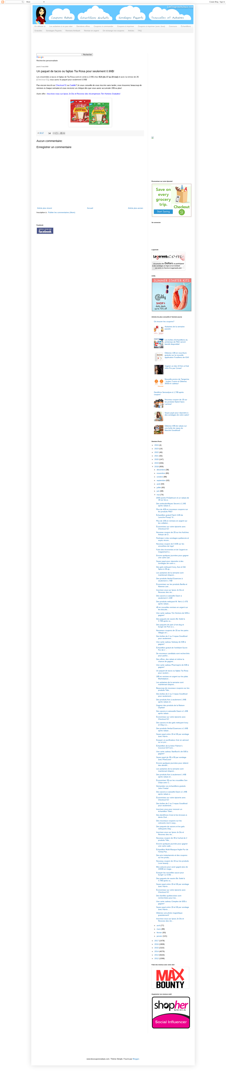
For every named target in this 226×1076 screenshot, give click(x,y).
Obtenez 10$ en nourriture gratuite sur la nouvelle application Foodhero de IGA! (177, 355)
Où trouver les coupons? (164, 321)
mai (158, 495)
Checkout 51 (42, 79)
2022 (156, 452)
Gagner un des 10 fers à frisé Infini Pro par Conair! (177, 367)
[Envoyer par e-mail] (54, 133)
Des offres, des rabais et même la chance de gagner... (170, 660)
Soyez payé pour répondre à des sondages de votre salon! (177, 414)
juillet (159, 487)
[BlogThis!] (56, 133)
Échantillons (186, 26)
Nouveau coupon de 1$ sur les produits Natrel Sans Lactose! (176, 402)
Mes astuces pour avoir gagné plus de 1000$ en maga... (172, 868)
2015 (156, 948)
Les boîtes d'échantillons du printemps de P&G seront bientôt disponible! (176, 342)
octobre (160, 477)
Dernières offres (83, 26)
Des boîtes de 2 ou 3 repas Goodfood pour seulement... (171, 637)
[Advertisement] (84, 43)
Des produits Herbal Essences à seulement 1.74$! (169, 579)
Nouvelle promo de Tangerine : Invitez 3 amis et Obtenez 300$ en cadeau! (177, 381)
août (159, 484)
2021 (156, 456)
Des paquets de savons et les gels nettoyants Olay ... (170, 827)
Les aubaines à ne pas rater (61, 26)
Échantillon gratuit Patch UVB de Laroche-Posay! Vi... (169, 516)
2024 (156, 445)
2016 (156, 944)
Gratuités (38, 31)
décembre (161, 470)
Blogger (136, 1059)
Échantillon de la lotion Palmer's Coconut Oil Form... (169, 747)
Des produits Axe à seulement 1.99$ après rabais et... (171, 701)
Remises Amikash (73, 31)
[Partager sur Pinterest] (64, 133)
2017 (156, 941)
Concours (173, 26)
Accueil (90, 208)
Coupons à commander (103, 26)
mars (159, 929)
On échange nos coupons (113, 31)
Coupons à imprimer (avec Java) (151, 26)
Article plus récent (44, 208)
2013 (156, 955)
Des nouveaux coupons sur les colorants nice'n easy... (169, 822)
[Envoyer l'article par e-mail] (49, 133)
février (159, 932)
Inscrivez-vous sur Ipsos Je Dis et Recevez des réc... (170, 591)
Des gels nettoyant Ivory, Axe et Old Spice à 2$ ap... (171, 568)
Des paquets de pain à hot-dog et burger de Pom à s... (170, 626)
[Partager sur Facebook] (61, 133)
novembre (161, 473)
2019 (156, 463)
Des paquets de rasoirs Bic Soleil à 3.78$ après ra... (170, 620)
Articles (131, 31)
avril (159, 925)
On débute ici (39, 26)
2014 (156, 951)
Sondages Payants (54, 31)
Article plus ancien (135, 208)
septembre (161, 480)
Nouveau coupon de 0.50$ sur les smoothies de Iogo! (170, 545)
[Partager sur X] (59, 133)
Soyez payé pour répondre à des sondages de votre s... (169, 562)
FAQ (140, 31)
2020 (156, 459)
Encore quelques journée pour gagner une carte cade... (172, 845)
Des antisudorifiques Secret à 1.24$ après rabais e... (171, 504)
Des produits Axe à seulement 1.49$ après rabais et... (171, 775)
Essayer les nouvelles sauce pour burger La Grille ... (170, 874)
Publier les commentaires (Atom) (61, 212)
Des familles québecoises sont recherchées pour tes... (168, 897)
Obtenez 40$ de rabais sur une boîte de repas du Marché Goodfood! (176, 428)
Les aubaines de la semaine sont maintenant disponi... (169, 574)
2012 (156, 958)
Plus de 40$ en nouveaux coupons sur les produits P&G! (172, 510)
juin (158, 491)
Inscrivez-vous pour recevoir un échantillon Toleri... (169, 810)
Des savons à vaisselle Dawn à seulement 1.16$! (169, 597)
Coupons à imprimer (125, 26)
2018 (156, 466)
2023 (156, 449)
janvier (160, 936)
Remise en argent (91, 31)
